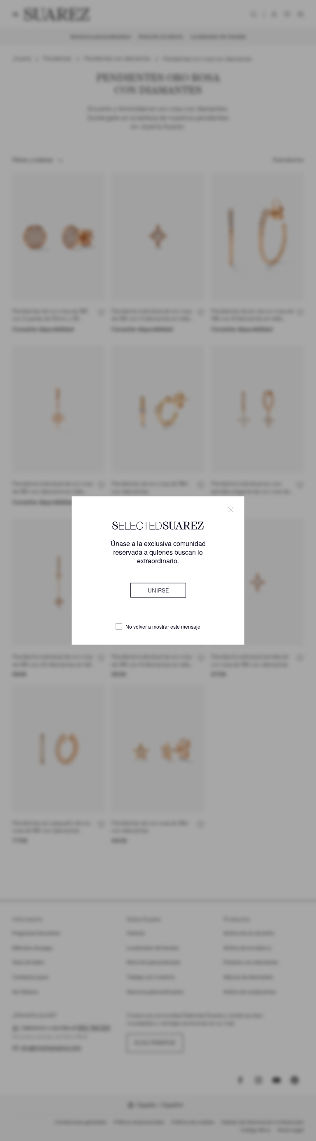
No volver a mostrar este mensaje (162, 626)
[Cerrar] (230, 509)
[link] (158, 590)
